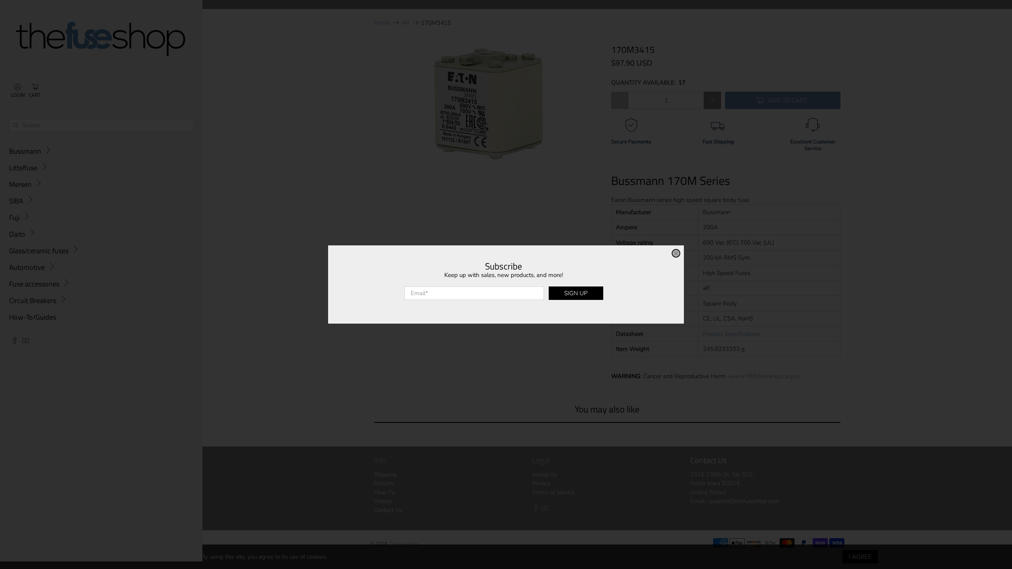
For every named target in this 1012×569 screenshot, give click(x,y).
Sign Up (575, 293)
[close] (676, 253)
